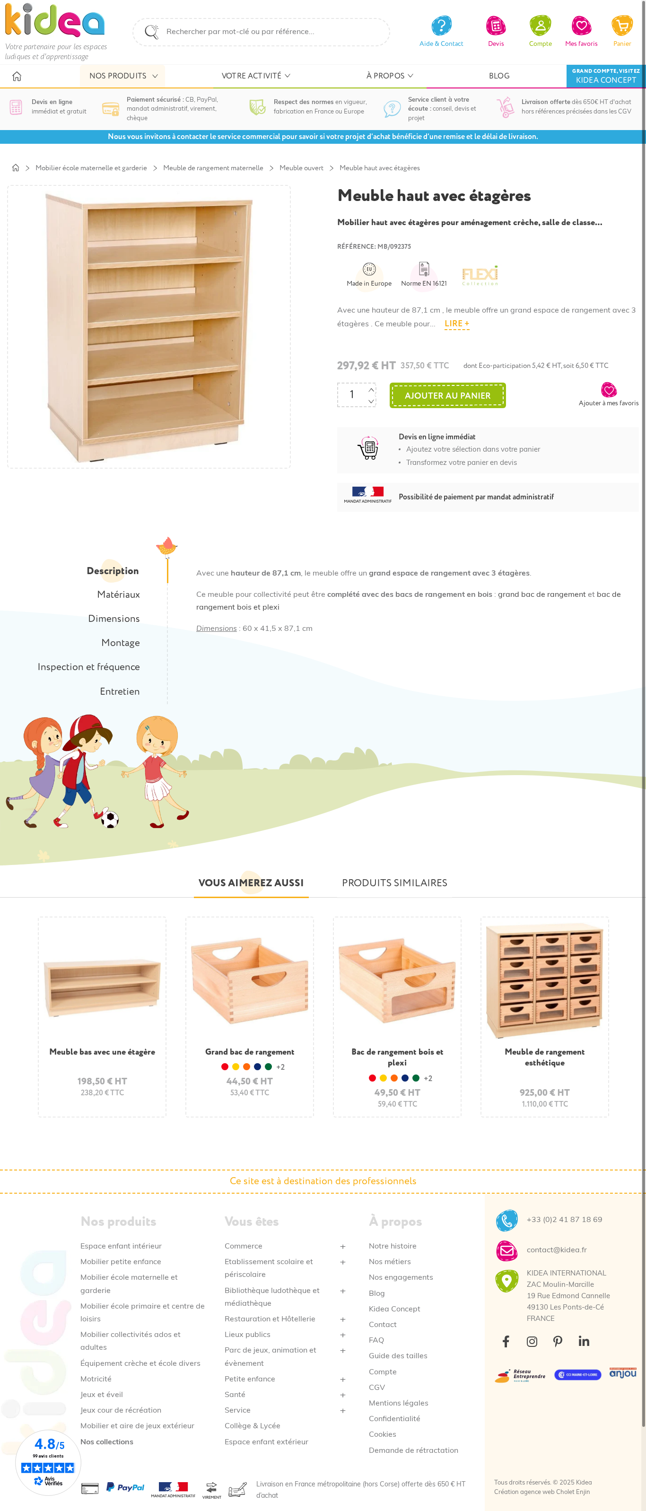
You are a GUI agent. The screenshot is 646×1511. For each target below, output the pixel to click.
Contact (383, 1325)
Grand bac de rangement (250, 1052)
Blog (377, 1294)
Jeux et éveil (101, 1395)
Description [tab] (113, 571)
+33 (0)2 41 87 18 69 (564, 1220)
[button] (609, 394)
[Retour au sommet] (622, 1487)
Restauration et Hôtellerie (270, 1319)
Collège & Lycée (252, 1426)
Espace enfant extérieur (266, 1442)
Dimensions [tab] (114, 619)
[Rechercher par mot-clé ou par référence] (151, 32)
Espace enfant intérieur (121, 1246)
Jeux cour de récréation (120, 1411)
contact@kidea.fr (557, 1250)
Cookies (382, 1435)
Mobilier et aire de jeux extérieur (137, 1426)
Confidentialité (394, 1419)
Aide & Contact (441, 44)
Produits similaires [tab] (394, 883)
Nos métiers (390, 1262)
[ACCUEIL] (16, 76)
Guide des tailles (398, 1356)
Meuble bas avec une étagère (102, 1052)
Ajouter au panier (448, 396)
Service (238, 1411)
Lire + (457, 323)
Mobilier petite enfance (120, 1262)
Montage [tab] (120, 643)
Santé (235, 1395)
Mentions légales (398, 1403)
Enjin (583, 1492)
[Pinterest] (558, 1342)
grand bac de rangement (542, 595)
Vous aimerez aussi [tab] (251, 883)
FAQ (376, 1341)
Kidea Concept (394, 1309)
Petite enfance (250, 1379)
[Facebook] (506, 1342)
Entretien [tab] (120, 692)
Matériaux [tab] (118, 595)
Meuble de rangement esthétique (545, 1057)
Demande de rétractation (413, 1451)
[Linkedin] (584, 1342)
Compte (383, 1372)
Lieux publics (248, 1335)
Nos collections (106, 1442)
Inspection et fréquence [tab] (88, 667)
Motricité (96, 1379)
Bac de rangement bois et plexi (397, 1057)
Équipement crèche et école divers (140, 1364)
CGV (377, 1388)
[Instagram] (532, 1342)
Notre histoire (393, 1246)
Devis (496, 44)
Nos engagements (401, 1278)
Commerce (243, 1246)
